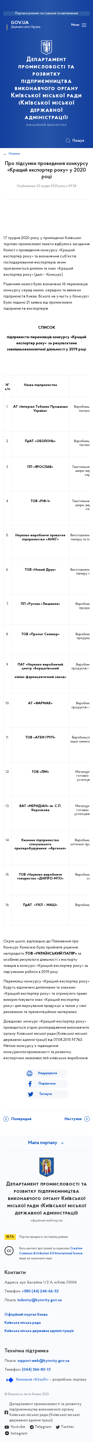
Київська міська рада (23, 1323)
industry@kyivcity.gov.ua (39, 1300)
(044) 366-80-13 (36, 1370)
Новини (14, 154)
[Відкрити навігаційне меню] (84, 25)
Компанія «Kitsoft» (32, 1380)
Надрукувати (47, 1073)
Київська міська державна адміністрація (39, 1331)
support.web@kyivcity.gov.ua (43, 1361)
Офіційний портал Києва (26, 1315)
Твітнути (45, 1094)
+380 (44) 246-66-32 (40, 1291)
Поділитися (47, 1083)
